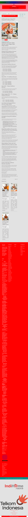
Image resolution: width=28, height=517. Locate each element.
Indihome (8, 21)
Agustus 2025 (9, 258)
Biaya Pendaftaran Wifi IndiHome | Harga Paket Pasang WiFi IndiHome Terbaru (5, 194)
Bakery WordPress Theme (8, 478)
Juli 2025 (9, 259)
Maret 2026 (9, 251)
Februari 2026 (9, 252)
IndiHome (14, 511)
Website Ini (3, 396)
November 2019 (10, 278)
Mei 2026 (9, 249)
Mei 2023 (9, 269)
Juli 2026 (9, 247)
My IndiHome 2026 (14, 8)
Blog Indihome (3, 467)
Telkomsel (22, 252)
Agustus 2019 (9, 280)
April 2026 (9, 250)
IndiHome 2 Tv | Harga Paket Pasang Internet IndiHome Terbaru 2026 (4, 248)
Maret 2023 (9, 270)
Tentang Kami (3, 468)
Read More (3, 210)
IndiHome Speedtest (4, 469)
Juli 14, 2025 (4, 21)
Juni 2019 (9, 281)
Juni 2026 (9, 248)
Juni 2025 (9, 260)
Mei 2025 (9, 261)
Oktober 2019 (9, 279)
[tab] (14, 4)
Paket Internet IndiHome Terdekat (5, 41)
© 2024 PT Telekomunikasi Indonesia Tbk (17, 478)
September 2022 (10, 272)
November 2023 (10, 268)
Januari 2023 (9, 271)
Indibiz (3, 475)
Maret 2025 (9, 262)
